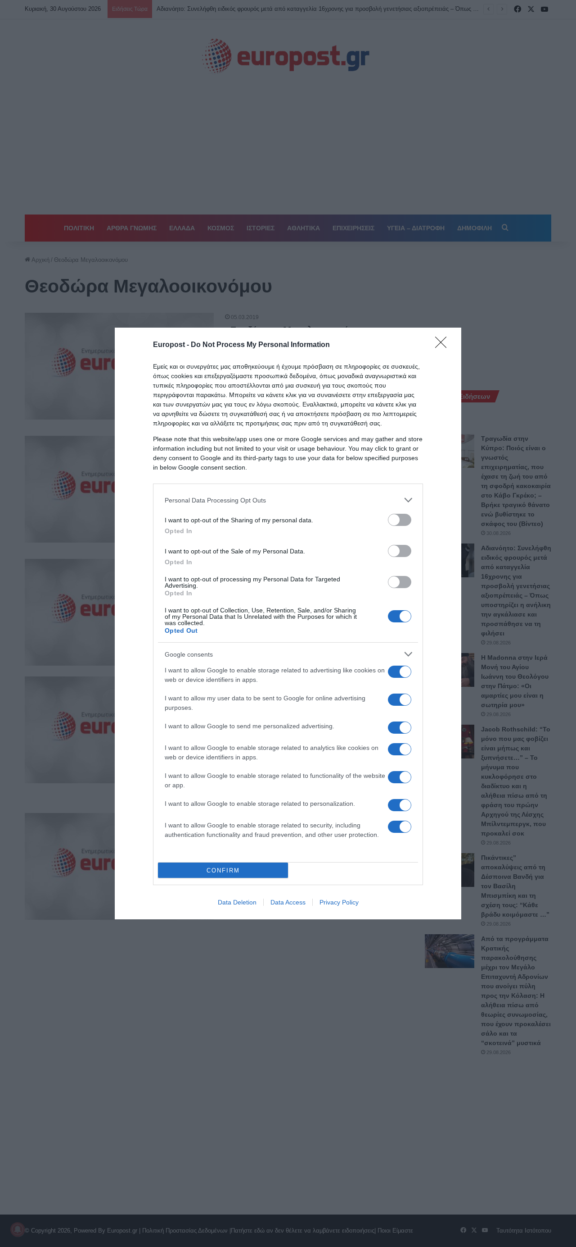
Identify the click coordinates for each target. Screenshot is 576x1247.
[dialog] (288, 623)
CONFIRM (223, 870)
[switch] (399, 520)
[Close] (443, 345)
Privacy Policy (339, 902)
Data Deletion (237, 902)
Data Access (288, 902)
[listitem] (288, 500)
